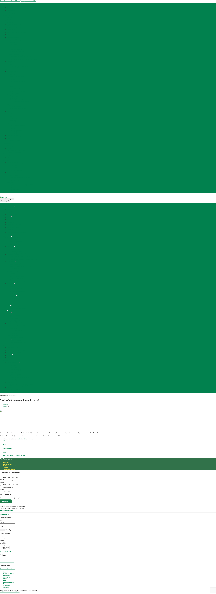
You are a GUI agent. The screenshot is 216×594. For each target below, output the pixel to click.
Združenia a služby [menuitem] (8, 143)
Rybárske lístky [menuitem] (11, 26)
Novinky (5, 406)
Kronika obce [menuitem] (14, 127)
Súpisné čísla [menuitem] (10, 31)
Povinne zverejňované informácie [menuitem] (16, 32)
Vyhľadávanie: (4, 395)
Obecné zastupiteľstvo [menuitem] (16, 41)
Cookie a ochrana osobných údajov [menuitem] (20, 177)
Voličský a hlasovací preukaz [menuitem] (18, 108)
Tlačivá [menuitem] (9, 34)
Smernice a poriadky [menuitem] (16, 49)
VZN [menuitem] (11, 47)
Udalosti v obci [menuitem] (11, 159)
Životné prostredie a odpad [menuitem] (14, 24)
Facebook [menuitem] (9, 187)
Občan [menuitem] (5, 69)
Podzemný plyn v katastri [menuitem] (17, 137)
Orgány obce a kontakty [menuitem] (14, 37)
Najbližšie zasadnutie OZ (10, 466)
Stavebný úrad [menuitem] (11, 10)
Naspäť (4, 444)
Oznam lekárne (7, 448)
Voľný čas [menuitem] (6, 145)
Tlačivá (5, 467)
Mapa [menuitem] (11, 117)
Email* (2, 526)
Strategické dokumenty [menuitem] (13, 54)
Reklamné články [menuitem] (12, 14)
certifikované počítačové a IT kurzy (10, 592)
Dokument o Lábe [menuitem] (15, 120)
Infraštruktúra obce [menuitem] (12, 71)
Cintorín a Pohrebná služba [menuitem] (18, 81)
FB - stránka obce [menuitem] (15, 189)
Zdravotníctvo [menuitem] (14, 73)
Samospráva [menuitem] (6, 36)
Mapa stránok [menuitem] (14, 175)
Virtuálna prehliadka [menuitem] (16, 170)
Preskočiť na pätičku (30, 1)
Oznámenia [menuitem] (10, 9)
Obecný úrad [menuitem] (6, 15)
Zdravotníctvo (7, 464)
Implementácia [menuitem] (14, 180)
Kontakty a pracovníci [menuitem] (16, 164)
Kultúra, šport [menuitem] (7, 154)
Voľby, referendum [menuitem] (15, 106)
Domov (5, 404)
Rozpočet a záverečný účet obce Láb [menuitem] (20, 56)
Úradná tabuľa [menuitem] (11, 7)
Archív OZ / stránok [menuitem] (15, 140)
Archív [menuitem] (8, 12)
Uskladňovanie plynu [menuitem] (13, 135)
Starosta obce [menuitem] (14, 39)
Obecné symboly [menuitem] (15, 115)
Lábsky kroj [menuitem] (13, 132)
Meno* (2, 522)
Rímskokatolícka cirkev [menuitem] (17, 78)
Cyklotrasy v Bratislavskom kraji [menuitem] (16, 150)
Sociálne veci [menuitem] (10, 22)
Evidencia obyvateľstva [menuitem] (13, 21)
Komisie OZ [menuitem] (13, 42)
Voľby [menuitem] (8, 105)
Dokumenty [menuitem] (10, 46)
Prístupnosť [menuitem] (13, 179)
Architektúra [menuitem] (13, 128)
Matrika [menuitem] (9, 19)
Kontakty (6, 462)
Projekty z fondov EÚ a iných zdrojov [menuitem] (20, 66)
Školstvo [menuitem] (12, 74)
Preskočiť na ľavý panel (17, 1)
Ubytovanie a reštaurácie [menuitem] (14, 152)
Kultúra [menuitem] (9, 155)
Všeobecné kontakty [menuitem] (12, 162)
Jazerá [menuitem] (9, 148)
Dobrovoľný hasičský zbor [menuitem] (17, 122)
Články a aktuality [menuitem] (8, 5)
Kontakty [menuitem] (6, 160)
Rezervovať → (6, 501)
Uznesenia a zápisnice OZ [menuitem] (17, 51)
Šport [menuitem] (8, 157)
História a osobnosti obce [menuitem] (17, 125)
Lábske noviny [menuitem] (14, 118)
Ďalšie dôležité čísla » (6, 552)
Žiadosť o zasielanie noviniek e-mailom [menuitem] (21, 184)
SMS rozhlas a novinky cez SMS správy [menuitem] (21, 186)
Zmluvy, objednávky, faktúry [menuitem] (18, 53)
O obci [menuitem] (8, 111)
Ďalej (4, 452)
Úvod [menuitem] (4, 4)
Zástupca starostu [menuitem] (15, 169)
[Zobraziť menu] (11, 216)
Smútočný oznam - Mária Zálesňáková (14, 455)
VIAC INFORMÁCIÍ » (4, 514)
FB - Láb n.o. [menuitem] (13, 192)
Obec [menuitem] (4, 110)
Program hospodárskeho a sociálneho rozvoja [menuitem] (23, 59)
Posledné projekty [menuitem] (15, 63)
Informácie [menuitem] (10, 182)
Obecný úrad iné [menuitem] (11, 95)
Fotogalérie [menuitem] (13, 133)
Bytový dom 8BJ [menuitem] (14, 68)
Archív (31, 439)
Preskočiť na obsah (5, 1)
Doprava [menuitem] (12, 79)
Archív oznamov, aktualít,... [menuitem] (18, 142)
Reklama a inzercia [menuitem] (15, 174)
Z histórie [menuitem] (9, 123)
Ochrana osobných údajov (7, 569)
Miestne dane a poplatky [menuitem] (14, 27)
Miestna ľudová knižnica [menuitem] (17, 76)
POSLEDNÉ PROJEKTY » (7, 562)
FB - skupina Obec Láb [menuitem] (16, 191)
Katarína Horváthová (22, 439)
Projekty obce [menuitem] (11, 61)
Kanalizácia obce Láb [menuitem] (16, 64)
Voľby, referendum (9, 469)
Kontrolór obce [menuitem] (14, 44)
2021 (4, 440)
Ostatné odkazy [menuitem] (11, 172)
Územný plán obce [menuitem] (15, 58)
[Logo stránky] (3, 197)
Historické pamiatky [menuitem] (16, 130)
